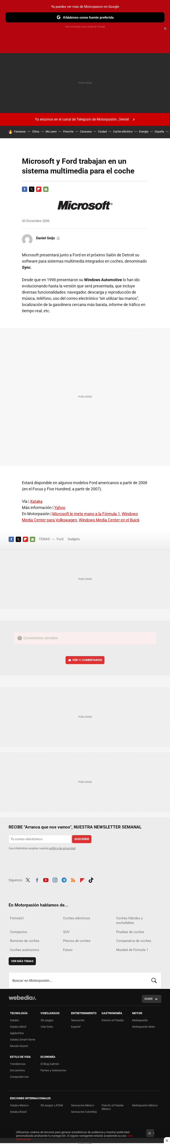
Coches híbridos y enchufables (129, 920)
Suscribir (81, 839)
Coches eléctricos (76, 918)
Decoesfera (17, 1070)
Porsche (68, 131)
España (159, 131)
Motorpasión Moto (143, 1026)
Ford (60, 539)
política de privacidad (62, 848)
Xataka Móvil (18, 1026)
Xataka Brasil (18, 1111)
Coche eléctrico (123, 131)
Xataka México (19, 1105)
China (35, 131)
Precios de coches (77, 941)
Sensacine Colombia (84, 1111)
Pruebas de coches (130, 932)
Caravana (86, 131)
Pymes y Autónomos (53, 1070)
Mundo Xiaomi (19, 1046)
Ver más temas (22, 961)
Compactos (18, 932)
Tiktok (91, 879)
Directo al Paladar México (113, 1107)
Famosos (20, 131)
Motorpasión (140, 1020)
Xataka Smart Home (22, 1039)
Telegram (64, 879)
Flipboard (38, 189)
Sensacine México (82, 1105)
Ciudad (102, 131)
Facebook (24, 189)
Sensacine (77, 1020)
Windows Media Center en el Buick (109, 520)
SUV (66, 932)
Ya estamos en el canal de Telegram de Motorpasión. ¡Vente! (82, 119)
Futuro (68, 950)
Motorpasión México (145, 1105)
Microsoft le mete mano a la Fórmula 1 (86, 513)
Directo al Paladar (113, 1020)
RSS (73, 879)
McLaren (51, 131)
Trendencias (18, 1064)
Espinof (76, 1026)
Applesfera (17, 1033)
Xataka (36, 501)
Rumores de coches (24, 941)
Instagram (54, 879)
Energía (143, 131)
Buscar (154, 980)
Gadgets (74, 539)
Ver (87, 660)
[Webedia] (22, 997)
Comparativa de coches (133, 941)
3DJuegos (47, 1020)
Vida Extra (47, 1026)
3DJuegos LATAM (52, 1105)
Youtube (45, 879)
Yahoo (59, 507)
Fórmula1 (17, 918)
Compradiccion (19, 1076)
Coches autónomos (24, 950)
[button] (48, 238)
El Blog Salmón (50, 1064)
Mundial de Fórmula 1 (132, 950)
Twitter (31, 189)
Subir (148, 998)
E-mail (45, 189)
